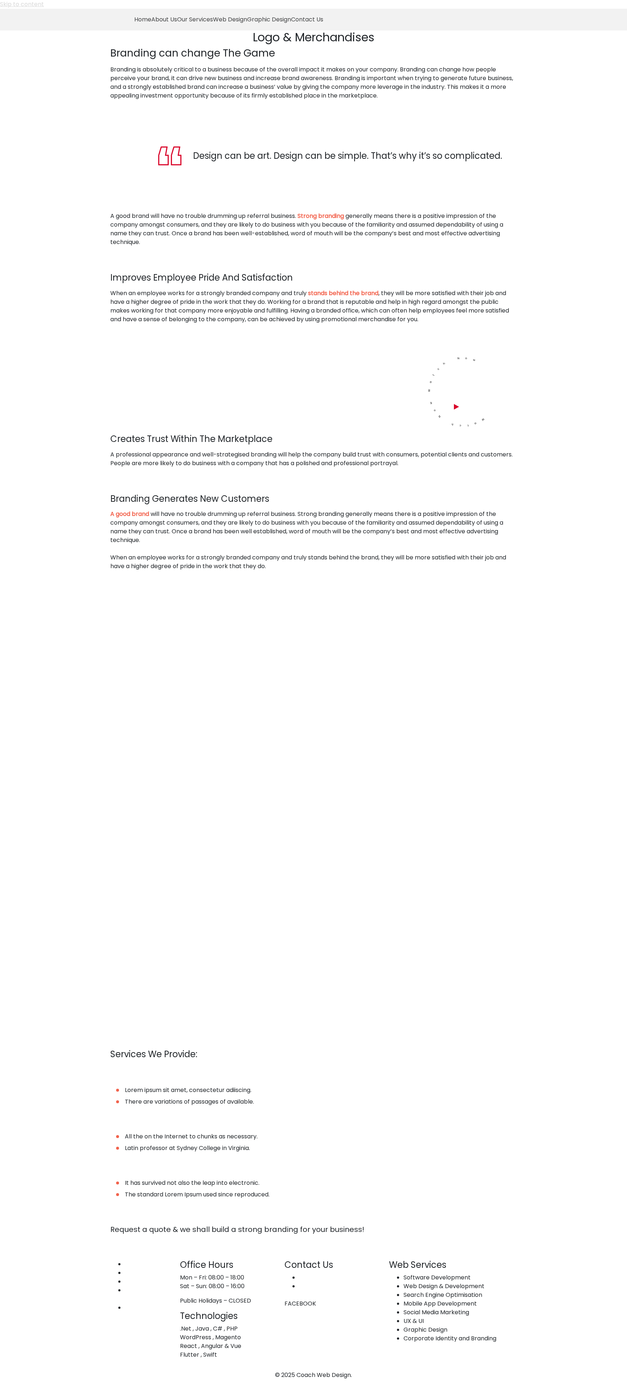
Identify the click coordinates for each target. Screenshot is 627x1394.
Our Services (195, 19)
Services (137, 1273)
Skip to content (22, 4)
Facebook (291, 1303)
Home (142, 19)
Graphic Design (269, 19)
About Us (164, 19)
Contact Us (307, 19)
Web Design (230, 19)
